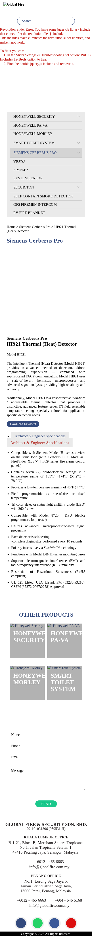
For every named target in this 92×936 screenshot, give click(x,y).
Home (11, 227)
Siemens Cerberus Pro (34, 227)
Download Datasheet (23, 424)
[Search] (71, 21)
